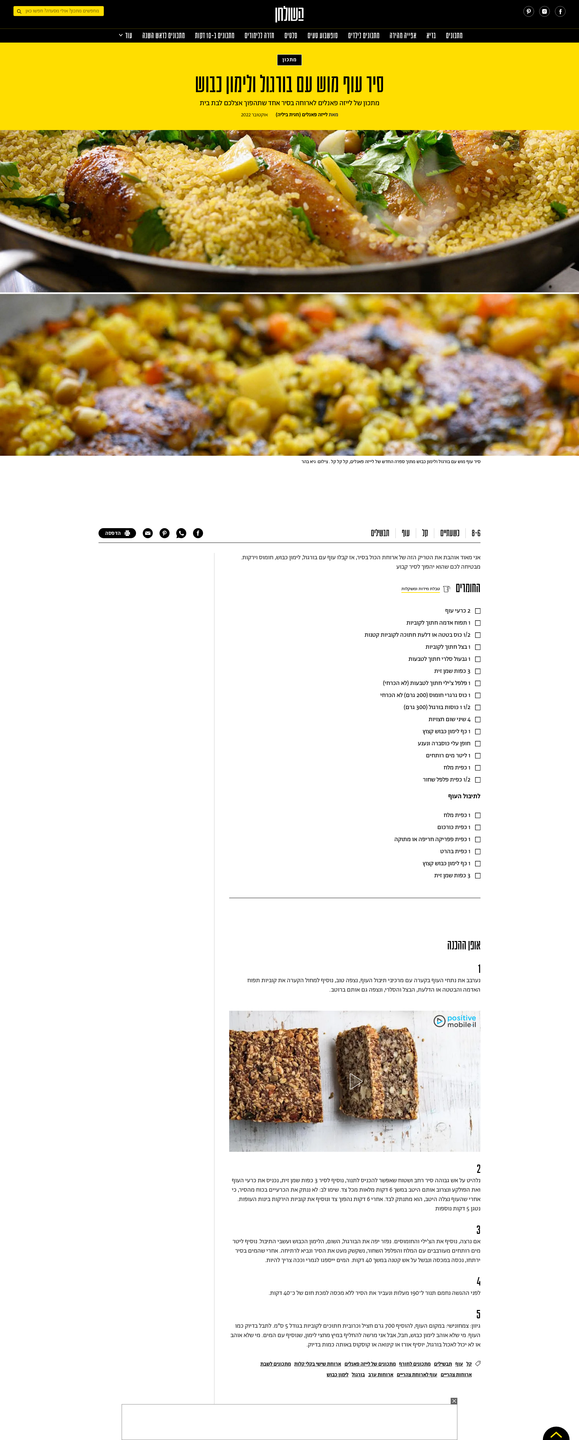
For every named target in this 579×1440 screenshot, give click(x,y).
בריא (431, 36)
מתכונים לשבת (275, 1364)
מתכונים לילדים (364, 36)
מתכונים (454, 36)
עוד (128, 36)
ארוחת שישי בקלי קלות (317, 1364)
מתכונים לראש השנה (163, 36)
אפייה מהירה (403, 36)
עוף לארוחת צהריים (417, 1374)
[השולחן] (289, 17)
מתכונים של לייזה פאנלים (370, 1364)
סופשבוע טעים (323, 36)
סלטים (291, 36)
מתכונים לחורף (415, 1364)
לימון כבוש (337, 1374)
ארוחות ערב (380, 1374)
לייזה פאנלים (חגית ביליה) (302, 114)
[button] (355, 1081)
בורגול (358, 1374)
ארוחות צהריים (456, 1374)
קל (425, 533)
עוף (406, 533)
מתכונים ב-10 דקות (215, 36)
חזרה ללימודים (259, 36)
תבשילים (380, 533)
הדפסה (113, 533)
